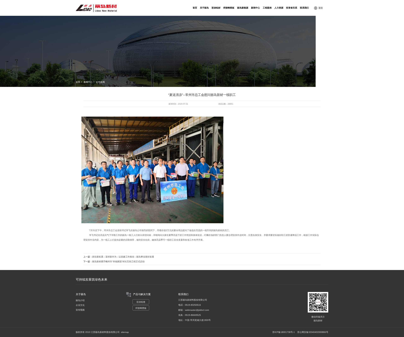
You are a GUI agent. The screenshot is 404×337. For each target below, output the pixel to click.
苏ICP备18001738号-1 (283, 332)
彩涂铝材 (216, 8)
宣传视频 (80, 310)
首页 (195, 8)
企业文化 (80, 305)
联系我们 (304, 8)
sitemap (125, 332)
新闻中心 (255, 8)
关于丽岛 (204, 8)
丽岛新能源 (242, 8)
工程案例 (267, 8)
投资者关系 (291, 8)
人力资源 (278, 8)
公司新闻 (100, 82)
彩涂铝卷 (141, 302)
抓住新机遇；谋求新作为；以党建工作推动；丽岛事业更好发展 (123, 256)
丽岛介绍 (80, 300)
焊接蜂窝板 (228, 8)
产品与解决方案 (142, 294)
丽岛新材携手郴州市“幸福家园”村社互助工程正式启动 (118, 261)
